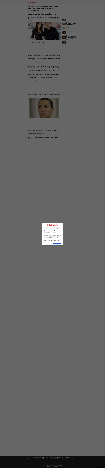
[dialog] (52, 234)
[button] (52, 234)
